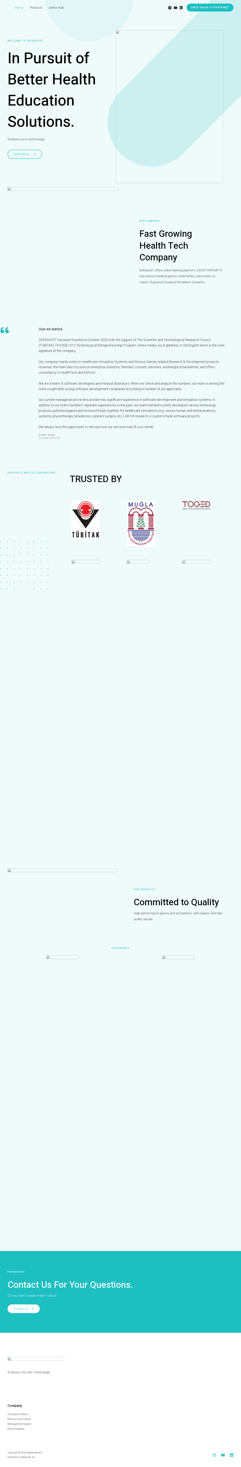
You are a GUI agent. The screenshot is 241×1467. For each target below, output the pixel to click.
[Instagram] (170, 7)
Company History (18, 1414)
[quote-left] (4, 330)
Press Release (16, 1428)
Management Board (19, 1423)
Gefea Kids (56, 7)
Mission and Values (19, 1419)
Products (36, 7)
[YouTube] (175, 7)
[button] (210, 8)
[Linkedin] (181, 7)
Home (18, 7)
